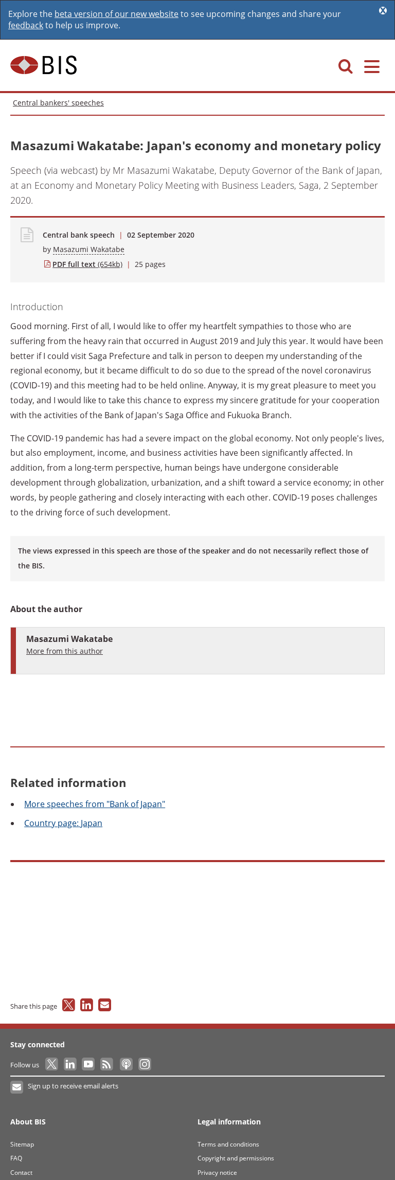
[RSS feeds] (107, 1064)
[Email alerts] (17, 1087)
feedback (25, 25)
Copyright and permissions (236, 1158)
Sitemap (22, 1144)
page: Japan (63, 823)
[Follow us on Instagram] (144, 1064)
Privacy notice (217, 1172)
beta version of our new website (116, 14)
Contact (21, 1172)
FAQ (16, 1158)
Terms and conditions (228, 1144)
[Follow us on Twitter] (52, 1064)
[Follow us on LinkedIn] (70, 1064)
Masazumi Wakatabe (88, 249)
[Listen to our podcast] (125, 1064)
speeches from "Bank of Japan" (94, 804)
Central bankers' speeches (58, 103)
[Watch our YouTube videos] (89, 1064)
